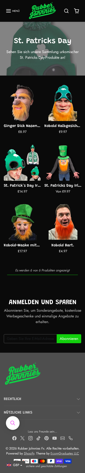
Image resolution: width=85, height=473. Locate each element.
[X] (22, 437)
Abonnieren (69, 338)
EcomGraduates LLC (65, 453)
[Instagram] (30, 437)
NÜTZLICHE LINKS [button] (18, 412)
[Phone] (71, 437)
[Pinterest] (46, 437)
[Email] (63, 437)
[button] (12, 11)
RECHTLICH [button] (12, 399)
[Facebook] (14, 437)
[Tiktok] (38, 437)
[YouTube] (55, 437)
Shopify (29, 453)
